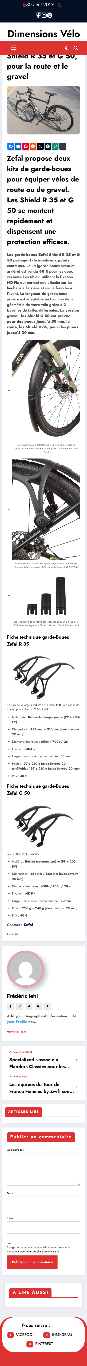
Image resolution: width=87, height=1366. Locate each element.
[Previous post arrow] (77, 1060)
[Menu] (13, 48)
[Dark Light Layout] (66, 48)
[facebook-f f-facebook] (38, 14)
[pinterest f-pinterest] (49, 14)
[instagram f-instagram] (44, 14)
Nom (10, 1193)
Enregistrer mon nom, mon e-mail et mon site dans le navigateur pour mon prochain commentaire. (38, 1249)
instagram (62, 1334)
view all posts (16, 1032)
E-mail (10, 1218)
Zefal (28, 924)
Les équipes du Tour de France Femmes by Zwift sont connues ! (40, 1088)
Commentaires (15, 1150)
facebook (25, 1334)
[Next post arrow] (77, 1087)
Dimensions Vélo (43, 34)
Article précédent (20, 1052)
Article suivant (18, 1076)
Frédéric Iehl (22, 996)
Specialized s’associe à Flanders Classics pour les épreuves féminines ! (37, 1063)
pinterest (44, 1343)
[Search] (76, 48)
